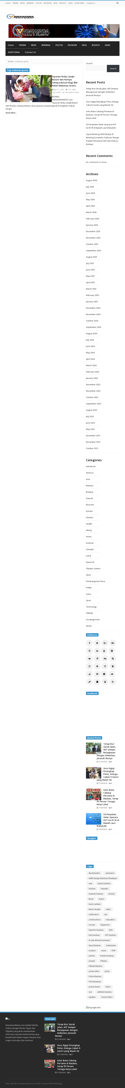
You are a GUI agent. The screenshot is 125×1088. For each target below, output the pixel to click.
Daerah (89, 498)
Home (8, 3)
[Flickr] (104, 674)
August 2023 (91, 410)
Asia (88, 479)
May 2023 (90, 429)
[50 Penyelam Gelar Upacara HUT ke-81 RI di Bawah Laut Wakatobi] (93, 818)
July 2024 (90, 339)
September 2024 (93, 327)
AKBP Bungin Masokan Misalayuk (103, 878)
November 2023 (93, 391)
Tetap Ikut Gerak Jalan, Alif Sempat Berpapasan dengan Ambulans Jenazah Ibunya (102, 92)
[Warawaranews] (21, 16)
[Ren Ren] (97, 674)
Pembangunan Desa (95, 581)
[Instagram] (89, 666)
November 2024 (93, 314)
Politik (88, 587)
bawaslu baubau (96, 893)
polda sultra (94, 971)
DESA (55, 3)
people (92, 961)
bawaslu (104, 888)
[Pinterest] (97, 666)
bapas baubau (104, 883)
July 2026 (90, 186)
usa (90, 992)
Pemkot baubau (107, 955)
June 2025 (90, 269)
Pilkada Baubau (95, 966)
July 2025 (90, 263)
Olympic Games (93, 568)
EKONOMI (48, 3)
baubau (92, 888)
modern (92, 950)
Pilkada (103, 961)
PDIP (114, 950)
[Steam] (89, 681)
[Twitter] (97, 643)
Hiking (89, 530)
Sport (88, 600)
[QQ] (97, 681)
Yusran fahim (106, 997)
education (110, 919)
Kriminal (89, 543)
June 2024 (90, 346)
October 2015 (92, 448)
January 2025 (92, 301)
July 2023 (90, 416)
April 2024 (90, 359)
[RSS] (112, 681)
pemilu (92, 955)
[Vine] (97, 658)
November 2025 (93, 237)
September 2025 (93, 250)
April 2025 (90, 282)
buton (101, 899)
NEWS (22, 3)
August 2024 (91, 333)
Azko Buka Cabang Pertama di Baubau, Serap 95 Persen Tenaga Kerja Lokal (101, 114)
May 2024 (90, 352)
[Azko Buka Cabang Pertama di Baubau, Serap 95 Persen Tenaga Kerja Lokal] (93, 794)
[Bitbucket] (112, 666)
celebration (94, 914)
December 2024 (93, 308)
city (105, 914)
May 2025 (90, 276)
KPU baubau (110, 935)
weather (92, 997)
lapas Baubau (95, 945)
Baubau (89, 485)
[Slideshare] (105, 681)
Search (89, 63)
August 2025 (91, 257)
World (88, 626)
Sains (88, 594)
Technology (91, 606)
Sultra (107, 986)
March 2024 (91, 365)
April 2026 (90, 205)
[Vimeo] (111, 650)
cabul (108, 909)
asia (90, 883)
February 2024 (92, 371)
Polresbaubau (95, 981)
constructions (94, 919)
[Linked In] (97, 650)
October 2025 (92, 244)
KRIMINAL (30, 3)
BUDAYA (62, 3)
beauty (111, 893)
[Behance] (112, 643)
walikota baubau (104, 992)
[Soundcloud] (111, 674)
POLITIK (39, 3)
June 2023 (90, 422)
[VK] (89, 658)
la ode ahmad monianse (99, 940)
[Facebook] (89, 643)
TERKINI (15, 3)
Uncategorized (93, 619)
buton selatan (95, 904)
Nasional (90, 562)
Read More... (11, 112)
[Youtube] (104, 650)
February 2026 (92, 218)
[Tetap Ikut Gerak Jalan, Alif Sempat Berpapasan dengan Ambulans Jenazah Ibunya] (93, 748)
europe (92, 924)
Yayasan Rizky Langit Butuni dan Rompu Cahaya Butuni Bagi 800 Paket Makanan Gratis (64, 81)
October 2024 (92, 320)
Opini (88, 574)
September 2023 (93, 403)
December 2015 (93, 435)
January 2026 (92, 225)
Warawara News (72, 92)
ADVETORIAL (79, 3)
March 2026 (91, 212)
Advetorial (90, 466)
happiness (105, 924)
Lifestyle (90, 549)
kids (110, 930)
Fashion (89, 517)
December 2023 (93, 384)
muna (103, 950)
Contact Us (90, 3)
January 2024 (92, 378)
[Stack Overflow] (89, 674)
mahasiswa (111, 945)
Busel (91, 899)
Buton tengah (94, 909)
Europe (89, 511)
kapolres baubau (96, 930)
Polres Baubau (95, 976)
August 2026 (91, 180)
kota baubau (94, 935)
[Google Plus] (105, 643)
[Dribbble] (89, 650)
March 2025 (91, 288)
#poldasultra (94, 873)
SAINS (70, 3)
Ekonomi (90, 504)
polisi (107, 971)
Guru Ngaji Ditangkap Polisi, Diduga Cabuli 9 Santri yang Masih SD (108, 774)
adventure (109, 873)
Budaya (89, 492)
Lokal (88, 555)
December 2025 (93, 231)
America (89, 472)
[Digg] (105, 658)
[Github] (105, 666)
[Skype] (112, 658)
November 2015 (93, 442)
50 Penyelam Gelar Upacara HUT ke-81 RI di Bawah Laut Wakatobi (108, 820)
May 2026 (90, 199)
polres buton (94, 986)
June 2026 (90, 193)
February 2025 (92, 295)
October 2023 (92, 397)
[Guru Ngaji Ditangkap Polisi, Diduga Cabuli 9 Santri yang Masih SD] (93, 772)
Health (89, 523)
